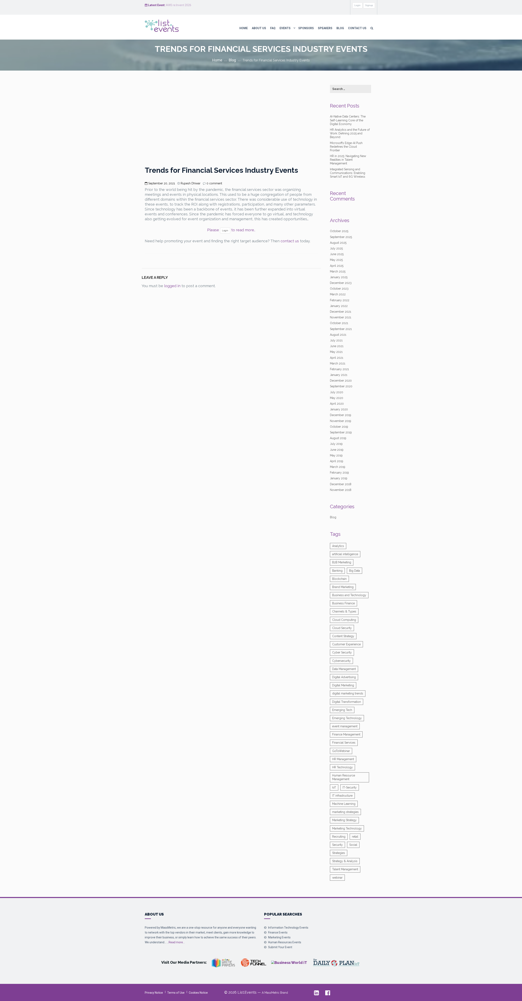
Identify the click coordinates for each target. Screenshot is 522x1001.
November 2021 (340, 317)
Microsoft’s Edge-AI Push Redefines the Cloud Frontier (346, 146)
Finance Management (346, 734)
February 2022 (339, 300)
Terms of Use (176, 992)
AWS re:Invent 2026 (178, 5)
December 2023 (341, 283)
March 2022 (338, 294)
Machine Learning (343, 803)
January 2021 (338, 374)
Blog (340, 28)
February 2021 (339, 369)
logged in (172, 286)
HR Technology (342, 767)
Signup (369, 5)
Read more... (177, 942)
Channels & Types (344, 611)
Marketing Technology (347, 828)
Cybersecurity (341, 660)
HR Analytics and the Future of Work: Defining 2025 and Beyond (350, 133)
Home (243, 28)
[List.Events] (167, 25)
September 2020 (341, 386)
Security (337, 844)
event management (344, 726)
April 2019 (336, 461)
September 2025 (341, 237)
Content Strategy (343, 636)
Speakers (325, 28)
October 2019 (339, 426)
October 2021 (339, 323)
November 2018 (340, 490)
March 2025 (337, 271)
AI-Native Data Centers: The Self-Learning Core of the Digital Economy (348, 120)
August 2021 (338, 334)
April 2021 (336, 357)
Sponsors (306, 28)
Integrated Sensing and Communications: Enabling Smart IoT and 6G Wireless (347, 173)
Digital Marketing (343, 685)
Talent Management (345, 869)
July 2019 (336, 443)
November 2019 (340, 421)
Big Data (354, 570)
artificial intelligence (345, 554)
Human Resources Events (284, 942)
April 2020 (337, 403)
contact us (290, 241)
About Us (259, 28)
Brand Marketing (343, 587)
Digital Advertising (344, 677)
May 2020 (336, 398)
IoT (334, 787)
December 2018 (340, 484)
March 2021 (337, 363)
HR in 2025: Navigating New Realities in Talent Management (348, 159)
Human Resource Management (343, 777)
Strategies (338, 853)
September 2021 (341, 329)
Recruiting (338, 836)
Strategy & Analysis (344, 861)
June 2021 (336, 346)
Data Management (344, 669)
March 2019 (337, 466)
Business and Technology (349, 595)
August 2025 (338, 242)
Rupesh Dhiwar (190, 183)
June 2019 (336, 449)
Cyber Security (342, 652)
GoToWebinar (341, 751)
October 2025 (339, 231)
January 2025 (338, 277)
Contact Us (357, 28)
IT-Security (350, 787)
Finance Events (278, 932)
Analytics (338, 546)
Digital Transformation (346, 701)
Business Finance (343, 603)
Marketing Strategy (344, 820)
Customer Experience (346, 644)
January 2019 (338, 478)
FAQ (272, 28)
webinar (337, 877)
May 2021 (336, 351)
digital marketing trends (347, 693)
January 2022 (339, 306)
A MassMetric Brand (275, 992)
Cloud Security (342, 628)
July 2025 (336, 248)
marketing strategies (345, 812)
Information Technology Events (288, 927)
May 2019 (336, 455)
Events (285, 28)
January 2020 (339, 409)
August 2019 (338, 438)
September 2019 (341, 432)
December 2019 (340, 415)
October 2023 (339, 288)
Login (357, 5)
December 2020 (341, 380)
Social (353, 844)
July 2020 (336, 392)
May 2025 (336, 259)
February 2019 (339, 472)
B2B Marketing (341, 562)
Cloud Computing (344, 619)
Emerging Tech (342, 710)
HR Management (343, 759)
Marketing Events (279, 937)
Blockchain (339, 578)
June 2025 (337, 254)
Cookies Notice (198, 992)
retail (355, 836)
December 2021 (340, 311)
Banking (337, 570)
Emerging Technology (347, 718)
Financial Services (343, 742)
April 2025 (336, 265)
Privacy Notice (154, 992)
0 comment (214, 183)
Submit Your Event (280, 947)
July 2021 (336, 340)
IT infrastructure (342, 795)
